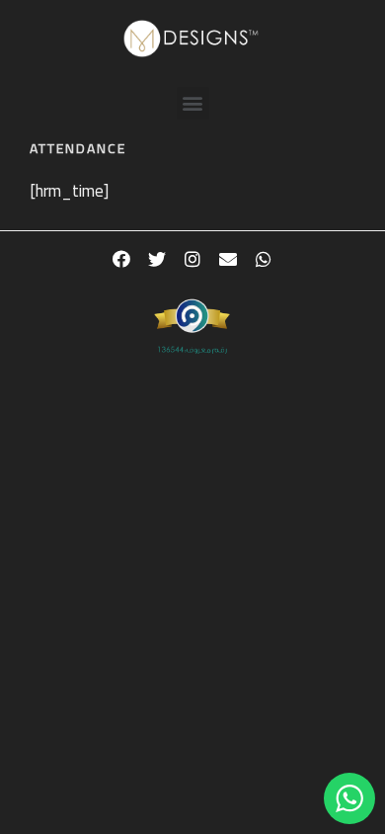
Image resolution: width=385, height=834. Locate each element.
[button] (193, 103)
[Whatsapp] (263, 259)
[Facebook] (121, 259)
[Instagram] (192, 259)
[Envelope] (228, 259)
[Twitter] (157, 259)
